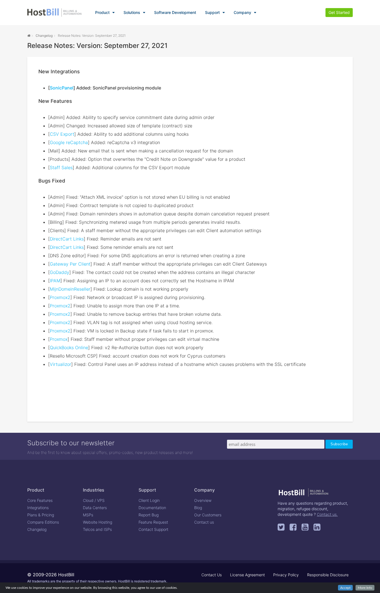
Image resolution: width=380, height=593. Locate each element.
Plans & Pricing (40, 514)
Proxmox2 (60, 297)
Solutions (132, 12)
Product (102, 12)
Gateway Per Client (70, 264)
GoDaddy (59, 272)
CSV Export (62, 134)
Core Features (40, 500)
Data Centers (95, 507)
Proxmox (59, 339)
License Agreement (247, 574)
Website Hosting (97, 522)
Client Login (149, 500)
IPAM (55, 280)
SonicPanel (61, 88)
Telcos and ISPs (97, 529)
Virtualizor (60, 364)
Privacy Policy (286, 574)
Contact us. (327, 514)
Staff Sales (61, 167)
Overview (202, 500)
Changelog (44, 35)
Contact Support (153, 529)
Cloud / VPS (94, 500)
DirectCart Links (67, 239)
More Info (365, 587)
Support (212, 12)
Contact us (204, 522)
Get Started (339, 12)
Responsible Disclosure (328, 574)
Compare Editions (43, 522)
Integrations (38, 507)
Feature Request (153, 522)
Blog (198, 507)
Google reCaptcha (69, 142)
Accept (345, 587)
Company (242, 12)
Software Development (175, 12)
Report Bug (149, 514)
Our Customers (207, 514)
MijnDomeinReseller (70, 289)
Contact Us (211, 574)
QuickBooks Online (69, 347)
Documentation (152, 507)
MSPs (88, 514)
